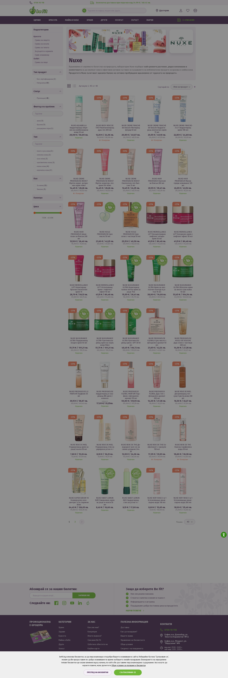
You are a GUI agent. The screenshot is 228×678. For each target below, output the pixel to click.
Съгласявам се (128, 672)
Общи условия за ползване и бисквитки (128, 665)
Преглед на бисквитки (97, 672)
